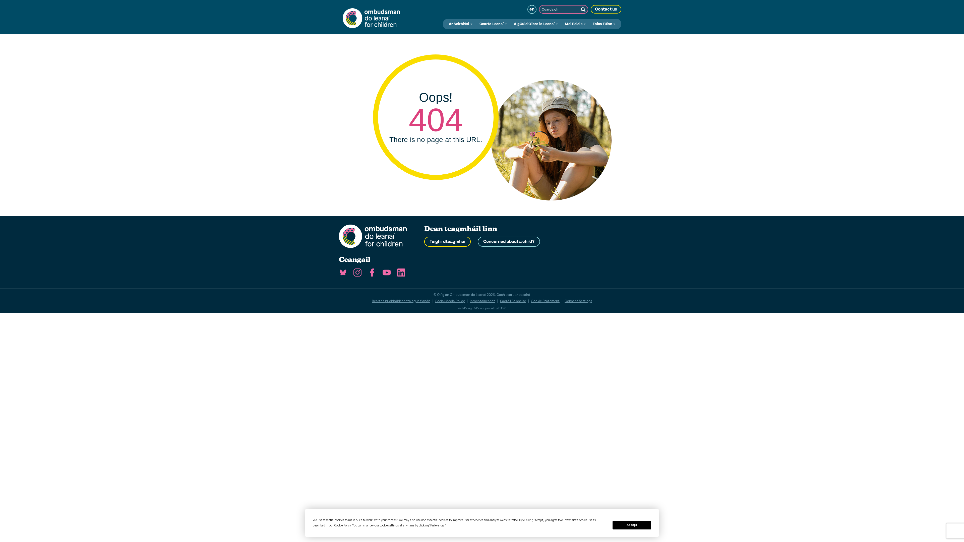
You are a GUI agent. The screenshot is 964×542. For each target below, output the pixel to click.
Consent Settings (578, 301)
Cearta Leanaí (492, 24)
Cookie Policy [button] (342, 525)
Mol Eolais (574, 24)
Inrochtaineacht (482, 301)
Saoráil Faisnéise (513, 301)
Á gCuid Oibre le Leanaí (534, 24)
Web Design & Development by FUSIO (482, 308)
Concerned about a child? (508, 241)
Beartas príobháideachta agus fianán (401, 301)
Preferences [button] (437, 525)
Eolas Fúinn (603, 24)
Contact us (606, 9)
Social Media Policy (450, 301)
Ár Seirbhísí (459, 24)
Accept (632, 525)
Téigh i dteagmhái (447, 241)
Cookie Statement (545, 301)
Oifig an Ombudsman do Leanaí (371, 17)
